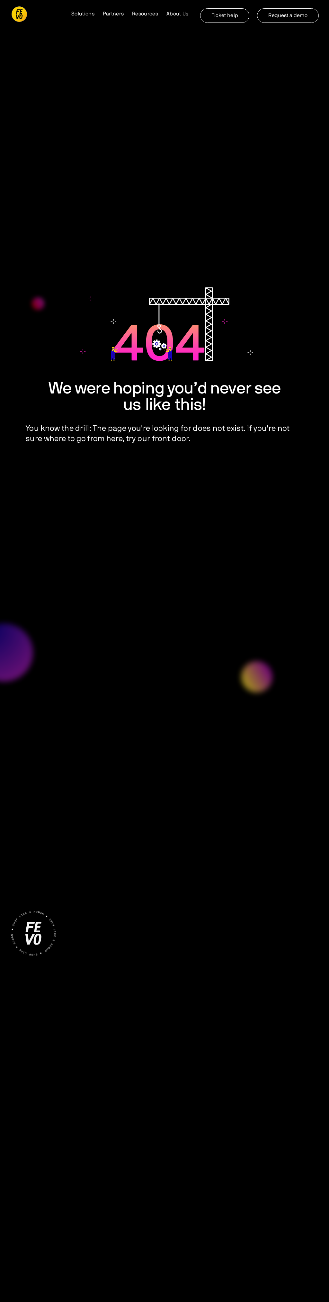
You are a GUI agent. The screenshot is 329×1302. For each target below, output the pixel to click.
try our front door (157, 439)
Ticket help (225, 15)
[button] (82, 14)
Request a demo (287, 15)
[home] (19, 14)
